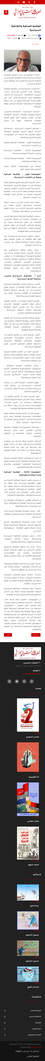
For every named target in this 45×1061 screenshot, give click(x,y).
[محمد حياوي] (28, 843)
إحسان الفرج (33, 987)
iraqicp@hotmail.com (32, 674)
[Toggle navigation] (6, 12)
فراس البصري (32, 737)
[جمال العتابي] (28, 799)
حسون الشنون (32, 935)
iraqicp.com (36, 1048)
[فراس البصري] (28, 715)
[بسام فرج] (28, 893)
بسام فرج (34, 906)
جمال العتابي (33, 821)
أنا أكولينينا (34, 777)
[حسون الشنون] (28, 921)
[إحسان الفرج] (28, 974)
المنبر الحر (11, 35)
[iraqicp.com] (24, 12)
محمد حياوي (33, 865)
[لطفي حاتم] (39, 36)
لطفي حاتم (35, 44)
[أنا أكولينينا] (28, 757)
